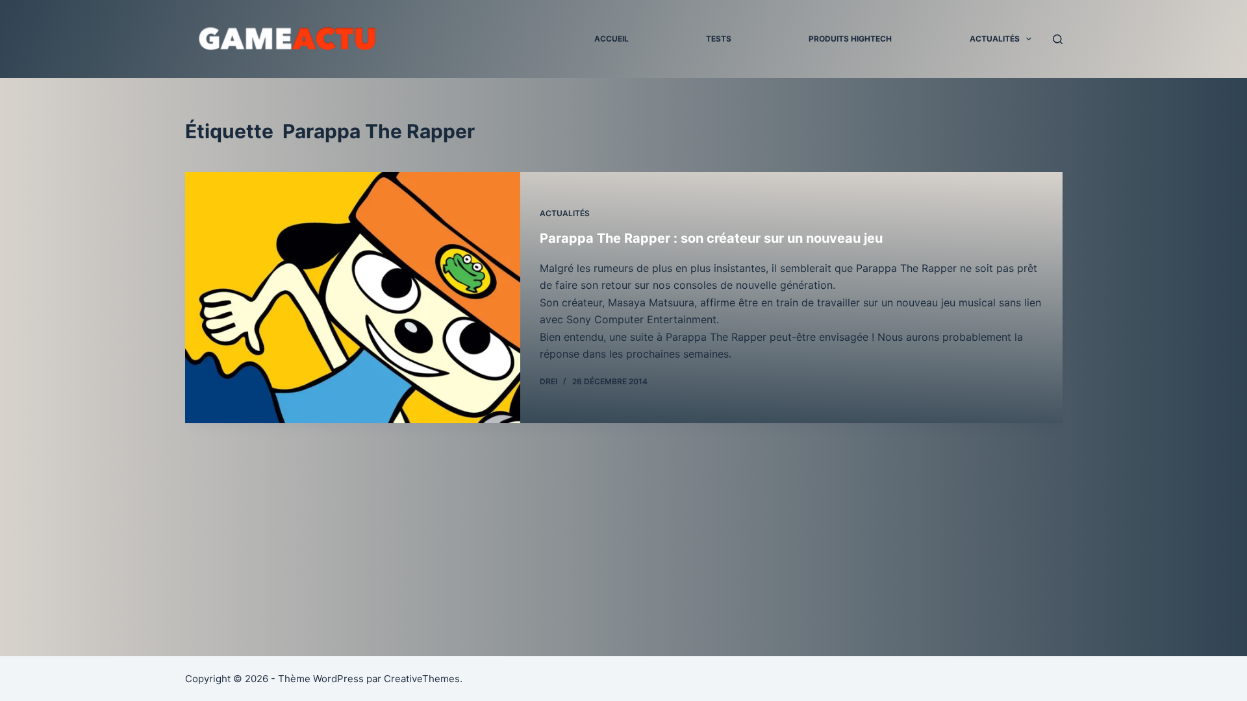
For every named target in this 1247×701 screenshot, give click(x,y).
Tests (718, 38)
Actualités (995, 38)
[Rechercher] (1058, 39)
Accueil (611, 38)
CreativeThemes (422, 678)
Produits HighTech (850, 38)
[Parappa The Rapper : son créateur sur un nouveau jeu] (352, 297)
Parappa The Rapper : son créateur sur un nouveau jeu (711, 238)
